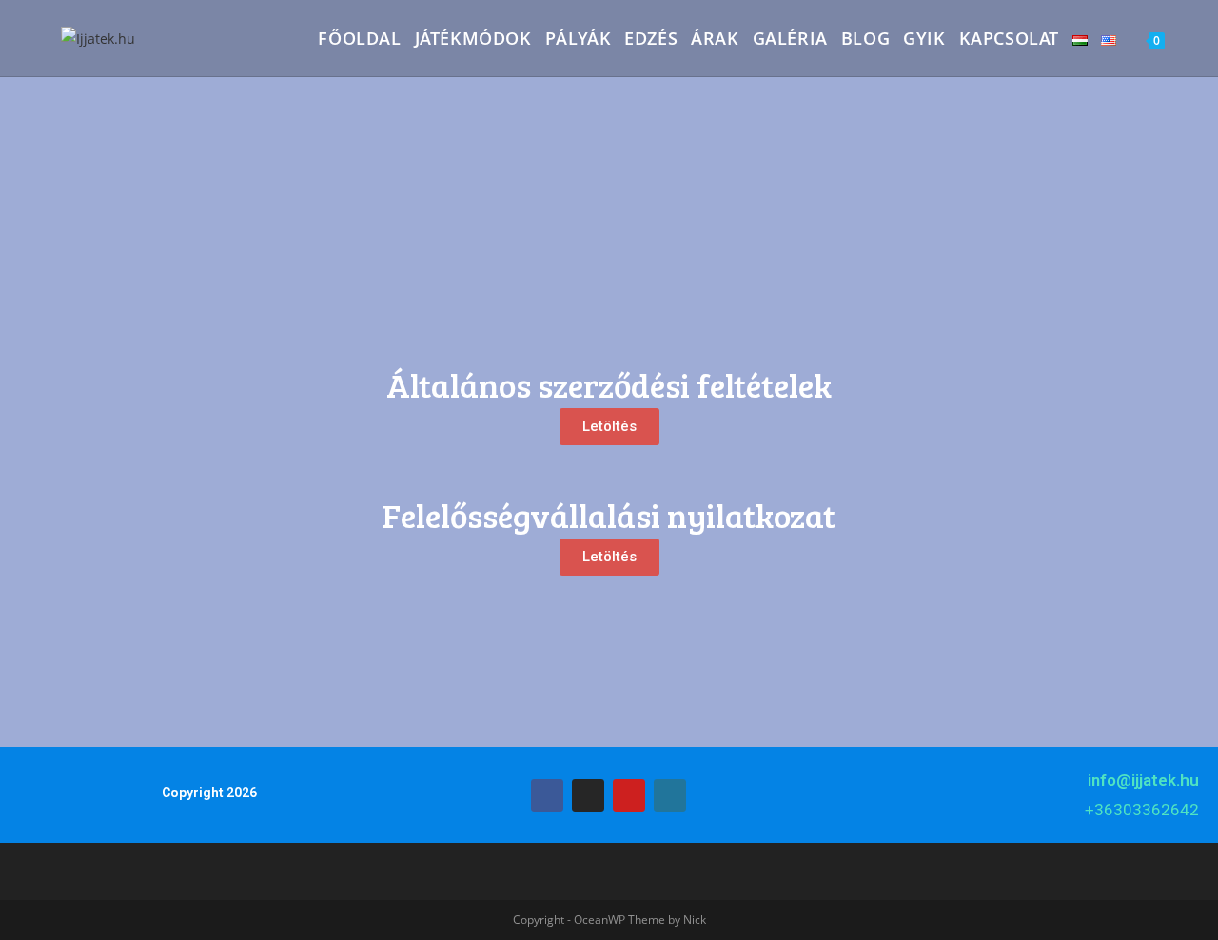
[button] (609, 426)
